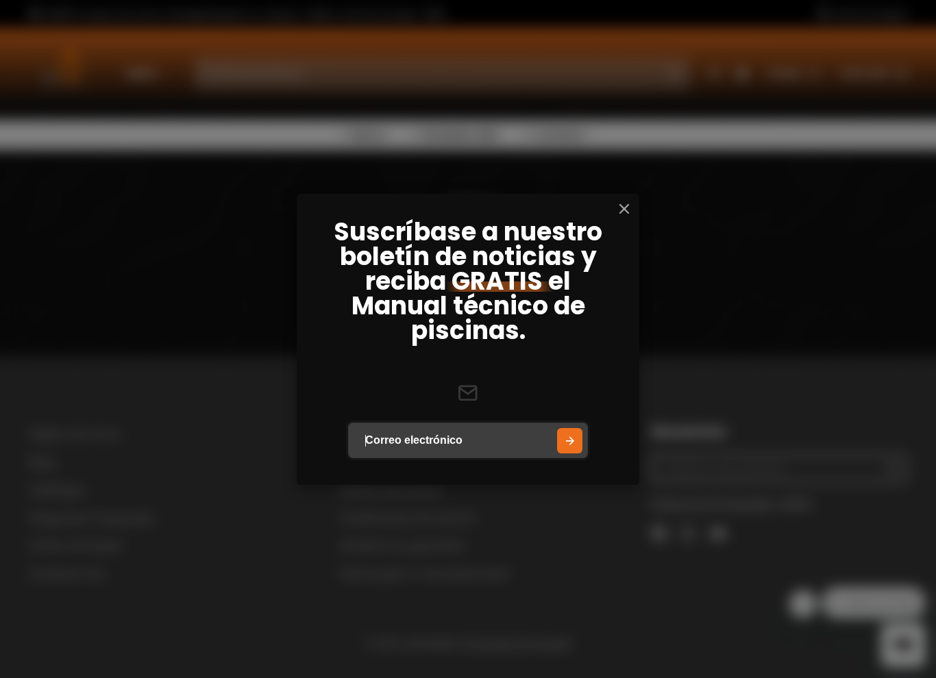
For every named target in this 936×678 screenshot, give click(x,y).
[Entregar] (569, 440)
